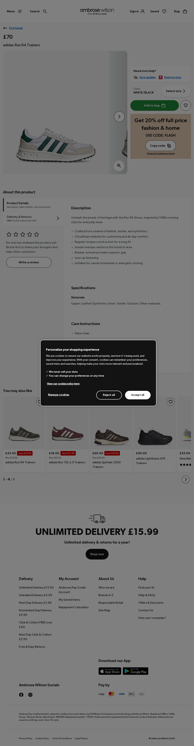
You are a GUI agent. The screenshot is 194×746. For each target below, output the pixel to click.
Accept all (137, 394)
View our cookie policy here (63, 383)
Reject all (109, 394)
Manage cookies (58, 394)
